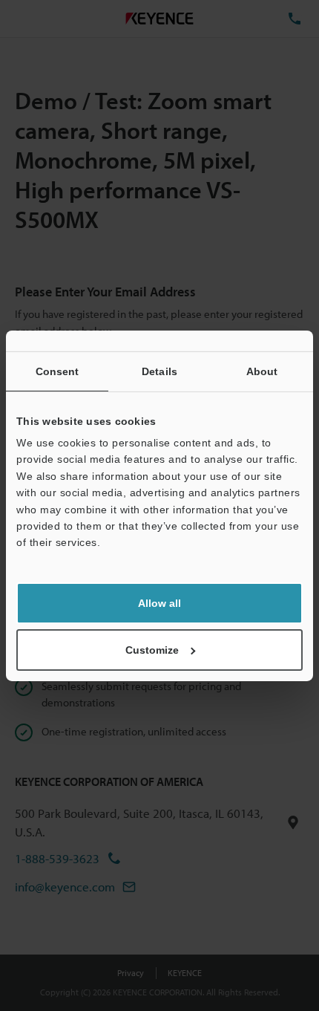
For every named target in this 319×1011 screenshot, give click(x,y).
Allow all (159, 603)
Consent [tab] (57, 371)
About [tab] (262, 371)
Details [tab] (159, 371)
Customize (152, 650)
